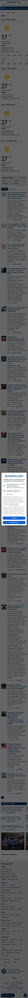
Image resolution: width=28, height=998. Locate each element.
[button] (14, 494)
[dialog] (14, 499)
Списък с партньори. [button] (14, 504)
